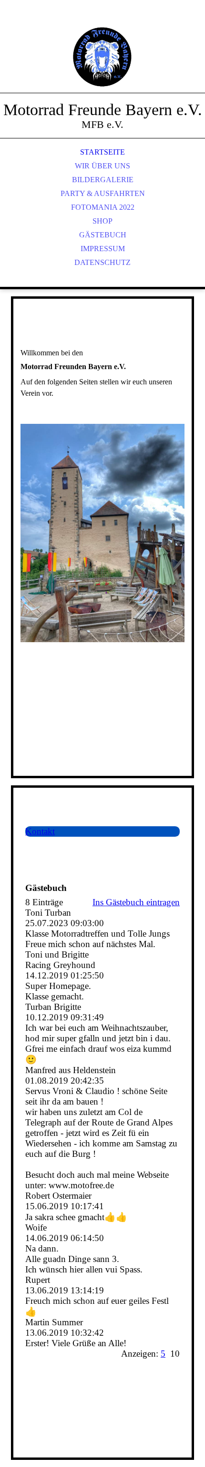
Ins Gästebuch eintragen (136, 902)
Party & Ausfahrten (103, 193)
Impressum (103, 248)
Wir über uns (102, 166)
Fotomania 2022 (102, 207)
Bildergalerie (102, 180)
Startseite (102, 152)
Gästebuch (102, 235)
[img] (102, 57)
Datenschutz (102, 262)
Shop (102, 221)
